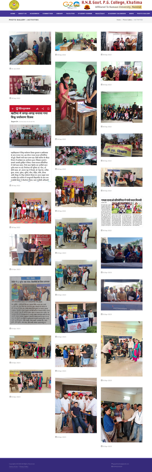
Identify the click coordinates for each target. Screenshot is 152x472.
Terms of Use (13, 466)
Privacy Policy (23, 466)
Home (119, 20)
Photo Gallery (127, 20)
